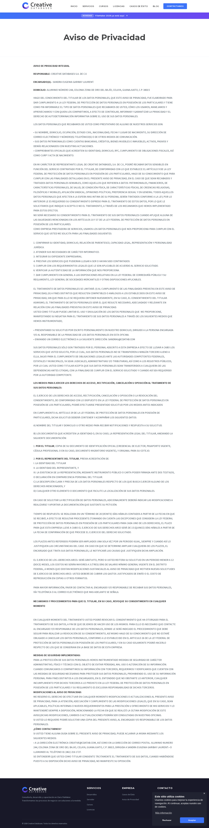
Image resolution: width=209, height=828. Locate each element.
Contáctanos (175, 6)
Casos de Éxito (139, 6)
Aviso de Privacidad (130, 799)
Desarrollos (92, 794)
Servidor (90, 799)
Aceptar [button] (192, 820)
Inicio (74, 6)
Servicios (88, 6)
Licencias (119, 6)
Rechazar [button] (166, 820)
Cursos (103, 6)
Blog (156, 6)
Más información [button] (163, 813)
